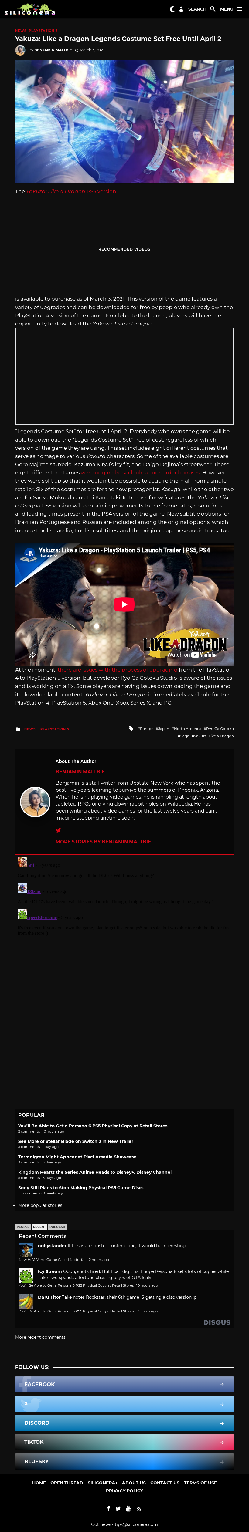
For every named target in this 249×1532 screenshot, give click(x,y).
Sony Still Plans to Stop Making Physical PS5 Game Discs (80, 1187)
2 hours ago (99, 1260)
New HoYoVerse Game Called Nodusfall (52, 1260)
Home (39, 1483)
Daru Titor (49, 1297)
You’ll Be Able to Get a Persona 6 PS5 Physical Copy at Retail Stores (92, 1126)
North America (187, 728)
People (23, 1227)
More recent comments (40, 1337)
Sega (184, 736)
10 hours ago (147, 1285)
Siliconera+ (103, 1483)
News (20, 31)
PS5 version (71, 191)
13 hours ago (147, 1311)
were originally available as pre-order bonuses (140, 473)
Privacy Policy (124, 1490)
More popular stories (40, 1205)
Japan (163, 728)
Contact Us (164, 1483)
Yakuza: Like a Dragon (214, 736)
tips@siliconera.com (136, 1524)
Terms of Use (200, 1483)
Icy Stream (50, 1271)
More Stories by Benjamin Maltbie (103, 842)
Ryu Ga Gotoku (220, 728)
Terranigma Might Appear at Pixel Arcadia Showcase (77, 1157)
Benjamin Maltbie (53, 50)
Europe (146, 728)
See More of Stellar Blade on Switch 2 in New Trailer (75, 1141)
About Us (134, 1483)
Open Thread (66, 1483)
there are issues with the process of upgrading (118, 670)
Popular (57, 1227)
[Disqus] (124, 930)
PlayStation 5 (43, 31)
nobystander (52, 1245)
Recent (39, 1227)
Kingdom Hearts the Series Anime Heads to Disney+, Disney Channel (95, 1172)
